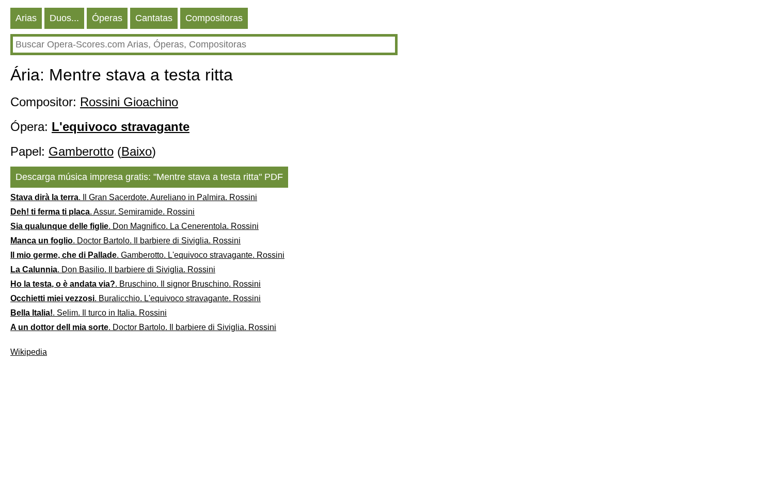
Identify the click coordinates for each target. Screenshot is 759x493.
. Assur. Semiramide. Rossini (102, 211)
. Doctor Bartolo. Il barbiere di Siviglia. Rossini (125, 240)
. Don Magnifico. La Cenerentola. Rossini (134, 226)
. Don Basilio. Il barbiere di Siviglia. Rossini (112, 269)
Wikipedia (28, 352)
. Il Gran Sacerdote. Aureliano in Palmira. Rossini (133, 197)
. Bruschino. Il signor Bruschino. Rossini (135, 284)
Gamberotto (81, 151)
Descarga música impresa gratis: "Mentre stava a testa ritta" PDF (149, 177)
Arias (26, 18)
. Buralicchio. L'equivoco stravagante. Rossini (135, 298)
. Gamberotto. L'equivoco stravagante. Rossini (147, 255)
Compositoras (214, 18)
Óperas (107, 18)
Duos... (64, 18)
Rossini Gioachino (129, 102)
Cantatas (153, 18)
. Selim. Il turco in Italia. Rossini (88, 312)
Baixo (136, 151)
